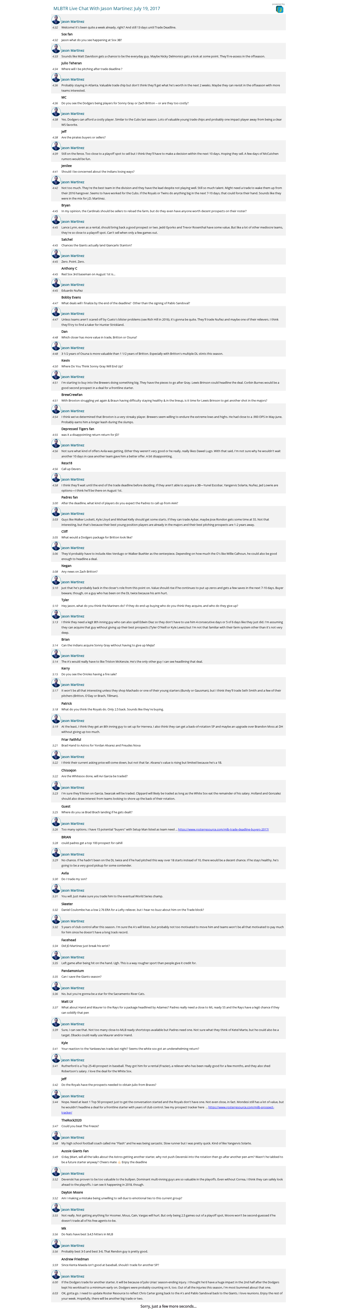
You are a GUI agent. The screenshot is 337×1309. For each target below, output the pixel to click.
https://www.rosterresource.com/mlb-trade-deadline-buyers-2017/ (223, 829)
